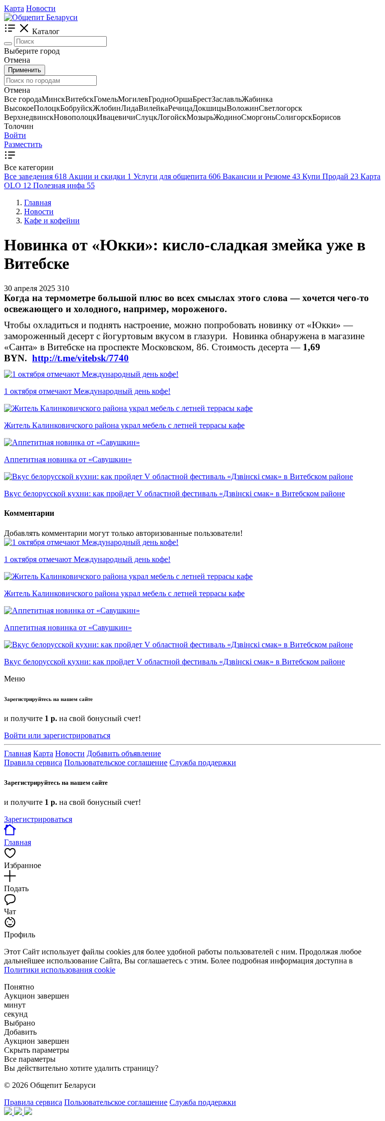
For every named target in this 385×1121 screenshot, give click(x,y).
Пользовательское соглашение (115, 762)
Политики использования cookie (59, 969)
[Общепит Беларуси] (41, 17)
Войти (15, 135)
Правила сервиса (33, 762)
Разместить (23, 144)
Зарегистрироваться (38, 819)
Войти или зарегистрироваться (57, 735)
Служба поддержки (202, 762)
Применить (24, 70)
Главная (17, 753)
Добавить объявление (124, 753)
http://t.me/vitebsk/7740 (80, 358)
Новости (41, 8)
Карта (14, 8)
